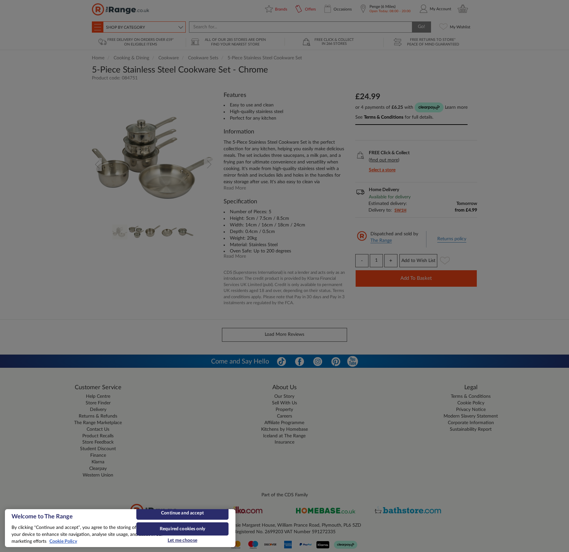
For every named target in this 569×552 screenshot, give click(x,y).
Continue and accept (182, 513)
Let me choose (182, 540)
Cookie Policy (63, 541)
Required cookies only (182, 529)
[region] (120, 528)
